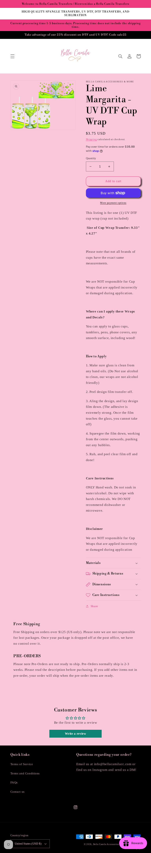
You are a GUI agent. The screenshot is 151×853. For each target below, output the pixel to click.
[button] (12, 56)
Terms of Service (21, 764)
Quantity (91, 158)
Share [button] (94, 606)
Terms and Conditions (25, 773)
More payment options (113, 202)
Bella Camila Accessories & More (111, 844)
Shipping (91, 139)
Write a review (75, 733)
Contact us (17, 791)
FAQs (14, 782)
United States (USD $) (28, 843)
